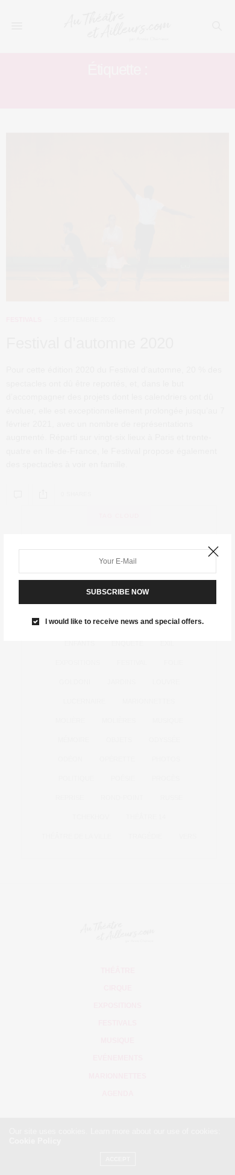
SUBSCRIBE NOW (117, 592)
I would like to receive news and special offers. (124, 621)
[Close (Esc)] (213, 552)
